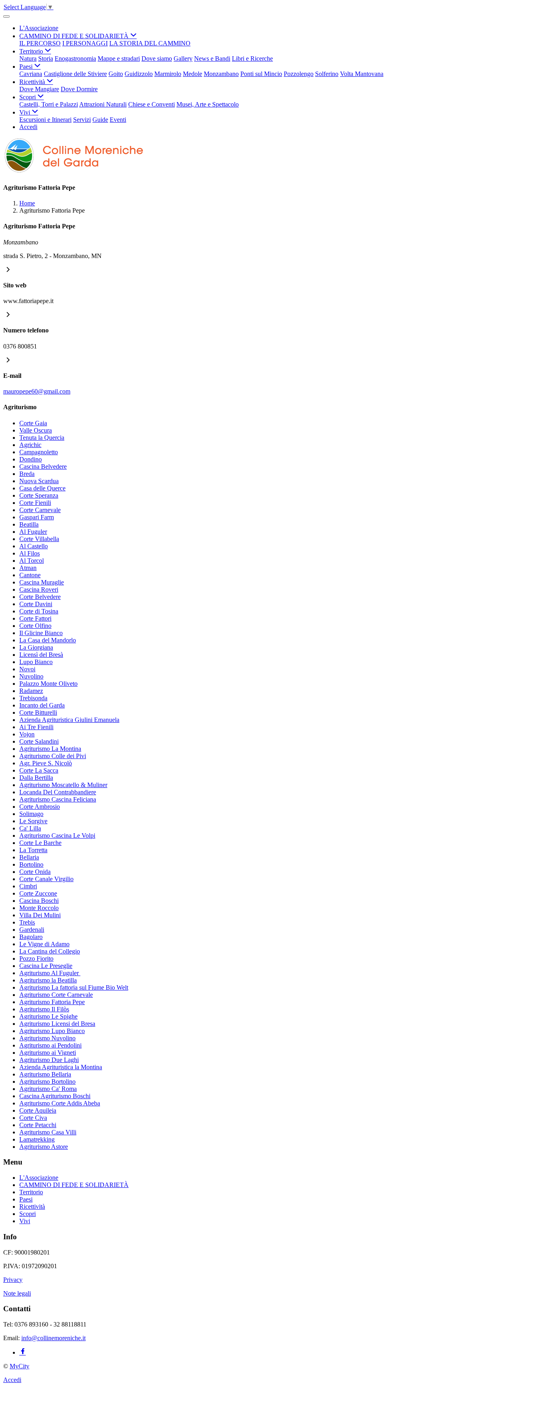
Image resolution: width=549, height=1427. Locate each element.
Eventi (118, 119)
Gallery (183, 58)
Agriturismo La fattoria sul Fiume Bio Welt (73, 987)
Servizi (82, 119)
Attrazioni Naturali (103, 104)
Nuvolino (31, 676)
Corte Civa (33, 1117)
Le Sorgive (33, 821)
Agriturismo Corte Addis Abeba (59, 1103)
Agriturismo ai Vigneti (47, 1052)
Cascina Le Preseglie (45, 965)
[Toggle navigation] (6, 16)
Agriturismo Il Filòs (44, 1009)
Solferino (326, 73)
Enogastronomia (75, 58)
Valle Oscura (35, 430)
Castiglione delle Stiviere (75, 73)
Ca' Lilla (30, 828)
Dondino (30, 459)
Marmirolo (167, 73)
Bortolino (31, 864)
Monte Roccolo (39, 907)
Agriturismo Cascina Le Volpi (57, 835)
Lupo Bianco (36, 661)
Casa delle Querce (42, 488)
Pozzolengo (298, 73)
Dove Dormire (79, 89)
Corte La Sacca (38, 770)
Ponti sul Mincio (261, 73)
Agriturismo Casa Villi (47, 1132)
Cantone (30, 575)
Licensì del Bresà (41, 654)
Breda (27, 473)
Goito (116, 73)
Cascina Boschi (39, 900)
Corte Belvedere (40, 596)
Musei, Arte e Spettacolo (207, 104)
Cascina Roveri (38, 589)
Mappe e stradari (119, 58)
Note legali (17, 1293)
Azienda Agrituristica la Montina (60, 1067)
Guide (100, 119)
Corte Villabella (39, 538)
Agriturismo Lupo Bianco (52, 1030)
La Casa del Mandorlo (47, 640)
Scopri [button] (28, 97)
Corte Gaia (33, 423)
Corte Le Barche (40, 842)
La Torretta (33, 850)
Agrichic (30, 444)
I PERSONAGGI (85, 43)
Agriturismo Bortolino (47, 1081)
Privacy (13, 1279)
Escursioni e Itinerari (45, 119)
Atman (28, 567)
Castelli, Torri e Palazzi (48, 104)
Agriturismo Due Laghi (49, 1059)
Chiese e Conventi (151, 104)
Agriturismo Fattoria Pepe (52, 1001)
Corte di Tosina (38, 611)
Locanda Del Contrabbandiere (57, 792)
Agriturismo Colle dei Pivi (52, 755)
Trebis (27, 922)
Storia (45, 58)
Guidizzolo (139, 73)
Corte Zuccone (38, 893)
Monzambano (221, 73)
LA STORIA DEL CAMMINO (150, 43)
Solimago (31, 813)
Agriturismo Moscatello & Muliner (63, 784)
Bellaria (29, 857)
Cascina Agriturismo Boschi (54, 1096)
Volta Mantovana (361, 73)
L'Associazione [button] (38, 28)
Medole (192, 73)
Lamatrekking (37, 1139)
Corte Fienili (35, 502)
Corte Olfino (35, 625)
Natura (28, 58)
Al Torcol (31, 560)
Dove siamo (156, 58)
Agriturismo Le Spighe (48, 1016)
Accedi (28, 126)
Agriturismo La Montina (50, 748)
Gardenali (31, 929)
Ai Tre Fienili (36, 727)
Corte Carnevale (40, 509)
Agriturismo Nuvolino (47, 1038)
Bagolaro (31, 936)
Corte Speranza (38, 495)
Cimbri (28, 886)
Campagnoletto (38, 452)
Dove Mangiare (39, 89)
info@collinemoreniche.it (53, 1338)
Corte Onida (35, 871)
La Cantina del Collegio (49, 951)
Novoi (27, 669)
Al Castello (33, 546)
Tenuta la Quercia (41, 437)
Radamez (31, 690)
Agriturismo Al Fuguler (49, 973)
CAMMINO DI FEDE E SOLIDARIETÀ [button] (74, 36)
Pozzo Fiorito (36, 958)
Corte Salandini (39, 741)
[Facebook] (22, 1352)
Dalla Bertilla (36, 777)
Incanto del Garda (42, 705)
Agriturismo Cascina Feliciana (57, 799)
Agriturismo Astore (43, 1146)
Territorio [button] (32, 51)
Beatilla (29, 524)
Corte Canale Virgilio (46, 878)
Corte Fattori (35, 618)
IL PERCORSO (40, 43)
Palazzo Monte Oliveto (48, 683)
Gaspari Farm (36, 517)
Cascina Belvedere (43, 466)
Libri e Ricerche (252, 58)
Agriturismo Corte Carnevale (56, 994)
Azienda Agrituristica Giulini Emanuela (69, 719)
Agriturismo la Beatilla (48, 980)
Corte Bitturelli (38, 712)
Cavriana (30, 73)
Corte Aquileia (37, 1110)
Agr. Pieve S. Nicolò (45, 763)
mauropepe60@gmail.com (36, 391)
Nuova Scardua (39, 481)
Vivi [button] (25, 112)
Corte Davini (35, 604)
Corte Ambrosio (39, 806)
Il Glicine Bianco (41, 632)
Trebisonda (33, 698)
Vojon (27, 734)
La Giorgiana (36, 647)
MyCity (19, 1366)
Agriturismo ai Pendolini (50, 1045)
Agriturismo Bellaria (45, 1074)
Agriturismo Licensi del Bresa (57, 1023)
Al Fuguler (33, 531)
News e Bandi (212, 58)
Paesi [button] (26, 66)
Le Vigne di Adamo (44, 944)
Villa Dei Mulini (40, 915)
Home (27, 203)
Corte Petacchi (37, 1125)
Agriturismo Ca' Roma (48, 1088)
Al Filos (29, 553)
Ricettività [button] (33, 81)
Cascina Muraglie (41, 582)
